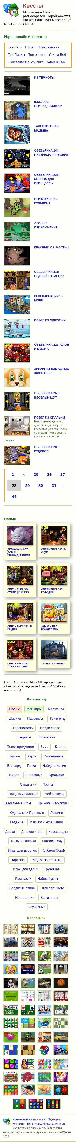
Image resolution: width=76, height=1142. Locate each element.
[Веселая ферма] (44, 956)
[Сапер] (44, 996)
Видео (14, 775)
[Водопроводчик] (27, 1077)
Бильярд (14, 766)
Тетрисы (24, 737)
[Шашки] (27, 1050)
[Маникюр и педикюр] (61, 1077)
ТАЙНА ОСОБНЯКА (53, 663)
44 (14, 496)
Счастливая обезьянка (25, 62)
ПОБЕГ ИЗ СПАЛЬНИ (49, 417)
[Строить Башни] (11, 1077)
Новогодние (24, 897)
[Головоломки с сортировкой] (53, 1104)
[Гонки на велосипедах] (27, 942)
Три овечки (36, 54)
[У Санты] (44, 1064)
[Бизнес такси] (61, 1037)
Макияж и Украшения (46, 822)
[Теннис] (11, 996)
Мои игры (34, 709)
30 (40, 485)
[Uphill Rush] (44, 1023)
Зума (45, 747)
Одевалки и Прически (27, 813)
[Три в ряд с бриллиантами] (36, 1104)
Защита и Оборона (23, 794)
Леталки (56, 813)
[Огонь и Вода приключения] (61, 1090)
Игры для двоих (25, 869)
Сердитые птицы (22, 888)
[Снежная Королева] (61, 1064)
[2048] (27, 1023)
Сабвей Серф (54, 850)
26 (49, 474)
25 (36, 474)
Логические (46, 737)
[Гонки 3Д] (27, 956)
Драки (10, 831)
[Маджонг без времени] (44, 942)
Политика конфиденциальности (46, 1123)
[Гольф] (27, 983)
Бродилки (56, 775)
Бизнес (15, 756)
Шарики (15, 718)
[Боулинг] (61, 969)
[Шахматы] (61, 1023)
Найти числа (54, 794)
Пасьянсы (35, 718)
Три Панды (16, 54)
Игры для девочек (22, 850)
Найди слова (50, 728)
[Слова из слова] (19, 1104)
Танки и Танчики (23, 841)
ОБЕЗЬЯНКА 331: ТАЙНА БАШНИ (18, 665)
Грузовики (52, 869)
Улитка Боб (57, 54)
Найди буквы (48, 878)
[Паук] (61, 996)
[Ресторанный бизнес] (11, 969)
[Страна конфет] (11, 1064)
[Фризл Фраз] (11, 1037)
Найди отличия (54, 766)
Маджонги (56, 709)
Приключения (48, 47)
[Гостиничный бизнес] (61, 956)
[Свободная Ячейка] (27, 1010)
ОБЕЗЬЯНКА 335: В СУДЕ (53, 551)
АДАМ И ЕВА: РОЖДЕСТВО (49, 628)
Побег (30, 47)
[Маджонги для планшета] (44, 929)
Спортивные (53, 756)
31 (54, 485)
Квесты (13, 47)
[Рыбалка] (44, 983)
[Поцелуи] (27, 1090)
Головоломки (23, 728)
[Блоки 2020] (11, 1090)
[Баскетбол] (61, 983)
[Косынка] (11, 1010)
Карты (32, 756)
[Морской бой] (44, 1090)
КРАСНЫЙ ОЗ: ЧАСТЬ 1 (51, 247)
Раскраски (23, 878)
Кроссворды (58, 831)
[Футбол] (44, 969)
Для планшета (53, 888)
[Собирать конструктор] (61, 1050)
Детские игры (31, 831)
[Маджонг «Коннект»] (27, 929)
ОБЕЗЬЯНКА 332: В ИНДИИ (19, 628)
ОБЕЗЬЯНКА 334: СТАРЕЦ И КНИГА (18, 591)
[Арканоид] (27, 969)
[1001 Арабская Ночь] (27, 1064)
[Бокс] (11, 983)
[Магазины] (44, 1037)
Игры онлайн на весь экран (29, 1119)
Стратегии (28, 784)
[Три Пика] (61, 1010)
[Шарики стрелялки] (61, 942)
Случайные (37, 907)
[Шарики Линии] (11, 956)
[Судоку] (27, 996)
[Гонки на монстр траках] (11, 942)
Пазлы (48, 784)
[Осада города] (27, 1037)
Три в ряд (57, 718)
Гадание (16, 822)
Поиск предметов (20, 747)
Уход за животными (47, 860)
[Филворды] (44, 1077)
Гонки (31, 766)
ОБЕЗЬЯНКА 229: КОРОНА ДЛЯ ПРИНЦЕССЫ (47, 179)
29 (27, 485)
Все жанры (49, 897)
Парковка (18, 860)
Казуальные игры (17, 803)
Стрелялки (34, 775)
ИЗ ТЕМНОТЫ (44, 77)
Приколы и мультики (53, 803)
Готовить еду (52, 841)
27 (62, 474)
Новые (14, 709)
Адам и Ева (56, 62)
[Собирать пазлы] (44, 1050)
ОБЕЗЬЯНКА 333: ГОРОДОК (52, 591)
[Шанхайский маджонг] (11, 929)
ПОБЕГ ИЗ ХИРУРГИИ (50, 320)
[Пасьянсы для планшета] (11, 1023)
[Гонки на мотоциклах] (61, 929)
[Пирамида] (44, 1010)
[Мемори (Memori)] (11, 1050)
